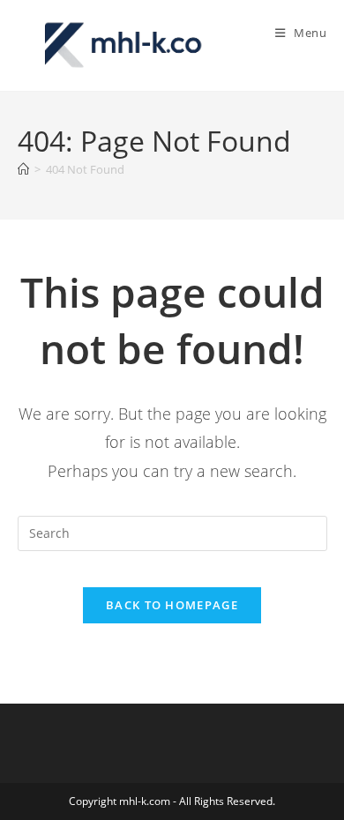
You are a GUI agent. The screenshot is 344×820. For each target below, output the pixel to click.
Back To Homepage (172, 605)
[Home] (23, 169)
